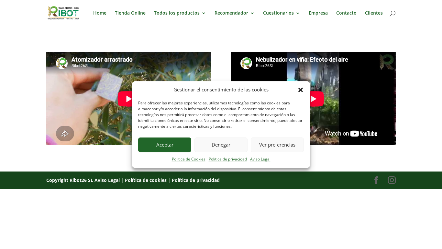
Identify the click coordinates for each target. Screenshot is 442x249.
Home (99, 13)
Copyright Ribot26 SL (70, 180)
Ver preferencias (277, 145)
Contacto (346, 13)
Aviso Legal (260, 159)
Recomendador (231, 13)
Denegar (221, 145)
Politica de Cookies (188, 159)
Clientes (374, 13)
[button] (300, 90)
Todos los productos (177, 13)
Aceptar (164, 145)
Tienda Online (130, 13)
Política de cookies (146, 180)
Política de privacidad (228, 159)
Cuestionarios (278, 13)
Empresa (318, 13)
